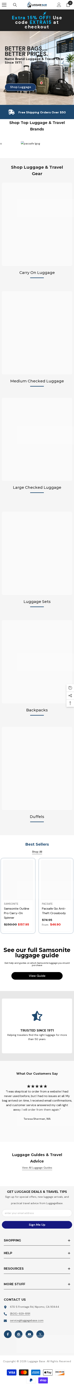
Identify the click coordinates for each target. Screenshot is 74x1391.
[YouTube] (29, 1334)
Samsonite (11, 903)
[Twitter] (40, 1334)
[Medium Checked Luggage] (37, 332)
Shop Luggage (18, 87)
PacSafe (47, 903)
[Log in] (59, 5)
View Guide (37, 976)
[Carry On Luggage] (37, 224)
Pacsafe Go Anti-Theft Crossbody (54, 911)
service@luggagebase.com (26, 1320)
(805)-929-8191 (20, 1313)
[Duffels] (37, 768)
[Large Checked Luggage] (37, 439)
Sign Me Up (37, 1225)
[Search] (15, 5)
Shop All (37, 851)
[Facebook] (8, 1334)
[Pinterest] (19, 1334)
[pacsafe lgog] (47, 143)
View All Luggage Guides (37, 1167)
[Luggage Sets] (37, 553)
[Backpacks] (37, 661)
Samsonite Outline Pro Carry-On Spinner (16, 913)
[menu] (4, 4)
